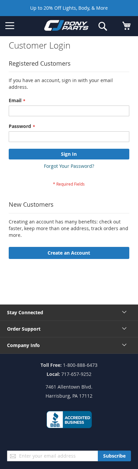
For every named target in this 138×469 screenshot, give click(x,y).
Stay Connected (25, 312)
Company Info (23, 345)
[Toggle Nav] (10, 25)
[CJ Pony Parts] (66, 26)
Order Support (24, 329)
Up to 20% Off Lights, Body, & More (69, 8)
